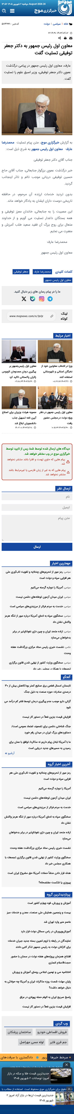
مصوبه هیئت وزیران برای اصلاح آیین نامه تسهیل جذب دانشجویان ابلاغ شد (19, 418)
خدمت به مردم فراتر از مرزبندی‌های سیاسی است (44, 807)
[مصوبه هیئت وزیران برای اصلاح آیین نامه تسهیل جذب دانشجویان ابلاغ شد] (19, 397)
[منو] (12, 11)
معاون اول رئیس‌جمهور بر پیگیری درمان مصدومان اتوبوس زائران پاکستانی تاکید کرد (19, 371)
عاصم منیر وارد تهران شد (57, 922)
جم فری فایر (58, 1042)
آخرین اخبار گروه (59, 764)
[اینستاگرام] (41, 298)
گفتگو (66, 677)
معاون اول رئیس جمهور (47, 149)
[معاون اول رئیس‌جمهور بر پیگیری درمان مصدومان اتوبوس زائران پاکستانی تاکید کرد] (19, 351)
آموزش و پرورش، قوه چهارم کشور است (49, 903)
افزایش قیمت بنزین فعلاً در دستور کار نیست (46, 717)
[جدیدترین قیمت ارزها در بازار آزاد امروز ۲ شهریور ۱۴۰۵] (65, 1098)
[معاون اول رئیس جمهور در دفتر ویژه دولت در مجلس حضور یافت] (55, 397)
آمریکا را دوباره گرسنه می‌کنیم (55, 788)
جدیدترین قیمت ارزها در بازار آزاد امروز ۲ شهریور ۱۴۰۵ (30, 1098)
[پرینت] (65, 38)
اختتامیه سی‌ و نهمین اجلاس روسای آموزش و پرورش (41, 972)
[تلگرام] (50, 299)
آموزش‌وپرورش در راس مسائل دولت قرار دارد (46, 931)
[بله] (33, 299)
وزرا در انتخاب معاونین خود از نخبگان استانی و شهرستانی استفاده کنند (57, 371)
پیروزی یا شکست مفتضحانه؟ (55, 882)
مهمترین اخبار (61, 563)
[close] (66, 1064)
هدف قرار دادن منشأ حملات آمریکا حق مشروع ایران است (39, 873)
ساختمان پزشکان (19, 1032)
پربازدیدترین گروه (58, 894)
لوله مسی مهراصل (32, 1042)
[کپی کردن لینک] (31, 316)
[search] (4, 11)
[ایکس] (24, 298)
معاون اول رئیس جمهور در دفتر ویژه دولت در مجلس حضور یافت (55, 418)
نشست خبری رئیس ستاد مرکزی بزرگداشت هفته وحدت (40, 848)
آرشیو (11, 753)
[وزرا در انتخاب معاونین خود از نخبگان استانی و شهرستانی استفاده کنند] (55, 351)
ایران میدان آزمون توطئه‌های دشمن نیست (47, 798)
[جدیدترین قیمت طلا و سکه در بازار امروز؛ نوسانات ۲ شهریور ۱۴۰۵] (61, 1076)
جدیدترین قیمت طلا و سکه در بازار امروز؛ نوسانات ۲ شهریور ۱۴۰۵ (28, 1076)
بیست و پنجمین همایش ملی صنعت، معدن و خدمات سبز (39, 912)
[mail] (70, 38)
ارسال (37, 546)
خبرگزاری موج (50, 142)
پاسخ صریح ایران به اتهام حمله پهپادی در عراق (45, 997)
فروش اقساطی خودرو (52, 1032)
